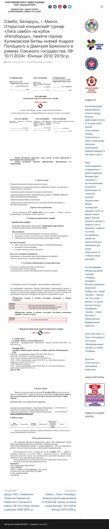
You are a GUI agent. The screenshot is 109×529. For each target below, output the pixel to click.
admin (9, 62)
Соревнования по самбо (40, 62)
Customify (42, 524)
